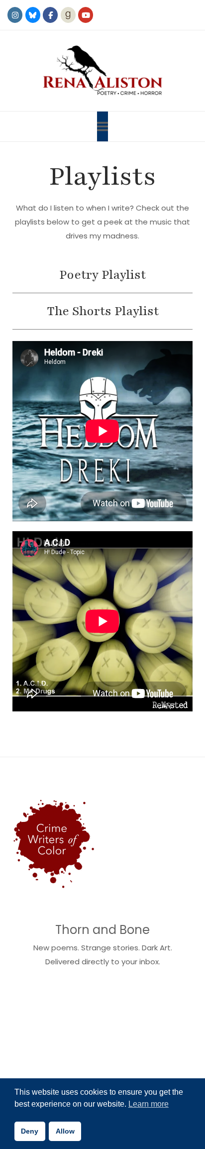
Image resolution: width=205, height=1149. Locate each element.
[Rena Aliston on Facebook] (50, 15)
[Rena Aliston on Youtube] (85, 15)
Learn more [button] (148, 1104)
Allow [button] (65, 1131)
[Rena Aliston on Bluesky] (32, 15)
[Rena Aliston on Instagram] (14, 15)
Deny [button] (29, 1131)
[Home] (102, 70)
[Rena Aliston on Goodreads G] (68, 15)
